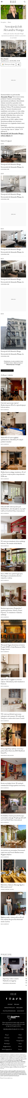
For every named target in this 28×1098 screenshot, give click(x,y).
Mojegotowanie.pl (7, 1046)
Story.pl (20, 1049)
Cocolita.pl (7, 1040)
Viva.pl (20, 1043)
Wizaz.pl (20, 1046)
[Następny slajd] (25, 967)
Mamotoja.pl (7, 1043)
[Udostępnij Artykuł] (18, 64)
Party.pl (7, 1035)
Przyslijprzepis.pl (19, 1040)
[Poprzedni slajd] (1, 967)
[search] (24, 1)
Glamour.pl (6, 1037)
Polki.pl (20, 1035)
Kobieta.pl (20, 1037)
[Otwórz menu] (2, 2)
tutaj (11, 1078)
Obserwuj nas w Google (9, 64)
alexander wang (7, 370)
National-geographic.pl (7, 1049)
